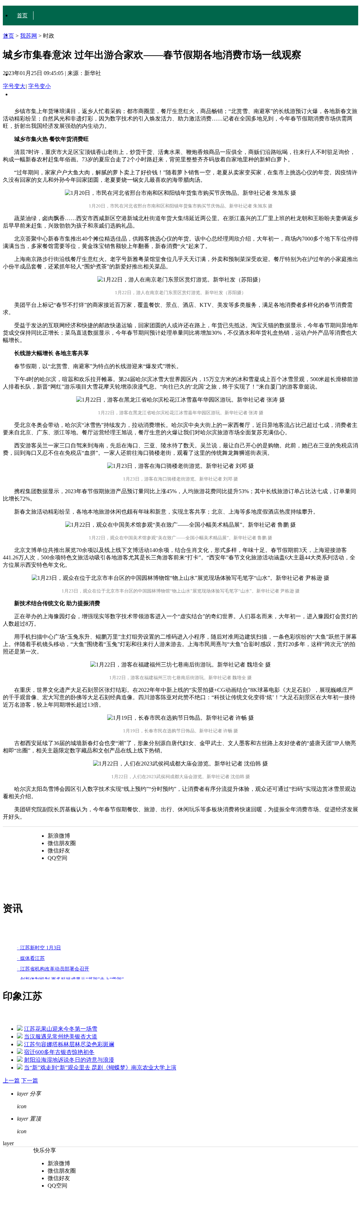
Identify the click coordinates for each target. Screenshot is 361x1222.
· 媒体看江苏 (31, 958)
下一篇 (29, 1081)
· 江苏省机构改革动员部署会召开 (53, 969)
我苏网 (28, 36)
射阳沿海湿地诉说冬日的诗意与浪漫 (69, 1060)
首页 (22, 15)
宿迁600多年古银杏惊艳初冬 (59, 1052)
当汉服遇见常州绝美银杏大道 (60, 1037)
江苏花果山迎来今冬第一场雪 (60, 1029)
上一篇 (11, 1081)
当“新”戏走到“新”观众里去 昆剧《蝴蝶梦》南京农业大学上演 (100, 1068)
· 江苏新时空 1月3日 (39, 947)
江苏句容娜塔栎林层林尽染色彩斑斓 (69, 1044)
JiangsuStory (31, 94)
